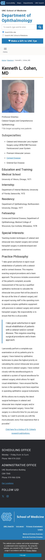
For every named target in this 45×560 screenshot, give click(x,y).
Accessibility (10, 3)
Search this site (10, 32)
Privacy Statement (34, 526)
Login (40, 529)
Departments (28, 3)
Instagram (7, 496)
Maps (19, 3)
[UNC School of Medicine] (22, 517)
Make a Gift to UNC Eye (23, 40)
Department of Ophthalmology (17, 18)
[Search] (40, 27)
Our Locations (7, 483)
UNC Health (9, 526)
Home (4, 60)
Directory (10, 60)
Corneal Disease (14, 158)
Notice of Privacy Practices (33, 534)
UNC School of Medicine (14, 11)
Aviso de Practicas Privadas (33, 537)
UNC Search (39, 3)
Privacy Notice (31, 550)
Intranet (20, 526)
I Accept (22, 555)
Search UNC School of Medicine (16, 35)
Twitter (3, 496)
